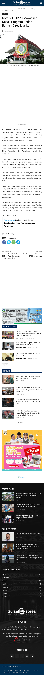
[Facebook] (4, 242)
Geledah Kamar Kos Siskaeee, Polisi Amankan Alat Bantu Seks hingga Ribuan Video (29, 557)
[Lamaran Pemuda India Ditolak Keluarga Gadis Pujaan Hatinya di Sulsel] (8, 508)
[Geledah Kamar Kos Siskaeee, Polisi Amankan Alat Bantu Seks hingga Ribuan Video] (8, 559)
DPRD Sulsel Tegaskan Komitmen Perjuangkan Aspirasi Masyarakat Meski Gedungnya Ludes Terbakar (28, 413)
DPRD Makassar (12, 238)
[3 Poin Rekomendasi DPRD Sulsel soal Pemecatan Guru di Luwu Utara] (8, 357)
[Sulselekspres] (3, 234)
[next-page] (6, 364)
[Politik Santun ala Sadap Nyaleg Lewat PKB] (8, 536)
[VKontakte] (32, 656)
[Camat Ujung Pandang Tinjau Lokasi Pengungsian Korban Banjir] (8, 519)
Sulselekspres (12, 234)
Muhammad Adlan (21, 347)
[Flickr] (22, 656)
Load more (21, 422)
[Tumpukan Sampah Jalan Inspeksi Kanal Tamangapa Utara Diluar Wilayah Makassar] (8, 496)
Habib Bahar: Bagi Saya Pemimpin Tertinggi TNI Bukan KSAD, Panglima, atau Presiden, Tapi (27, 546)
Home (4, 9)
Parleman (9, 9)
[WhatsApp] (13, 242)
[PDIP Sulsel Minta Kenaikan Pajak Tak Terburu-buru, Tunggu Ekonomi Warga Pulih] (8, 402)
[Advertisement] (22, 98)
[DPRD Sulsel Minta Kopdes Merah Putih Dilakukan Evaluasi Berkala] (8, 346)
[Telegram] (18, 242)
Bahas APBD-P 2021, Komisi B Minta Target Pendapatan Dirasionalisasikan (11, 256)
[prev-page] (3, 364)
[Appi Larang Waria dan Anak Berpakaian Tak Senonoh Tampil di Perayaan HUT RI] (8, 379)
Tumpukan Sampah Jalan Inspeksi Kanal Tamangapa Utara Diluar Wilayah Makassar (28, 495)
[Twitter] (9, 242)
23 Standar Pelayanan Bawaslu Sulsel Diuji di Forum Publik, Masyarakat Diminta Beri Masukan (29, 390)
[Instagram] (27, 656)
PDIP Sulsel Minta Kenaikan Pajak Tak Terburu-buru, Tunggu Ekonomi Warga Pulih (28, 401)
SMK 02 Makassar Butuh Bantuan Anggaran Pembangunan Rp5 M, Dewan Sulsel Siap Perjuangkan (28, 333)
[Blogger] (12, 656)
